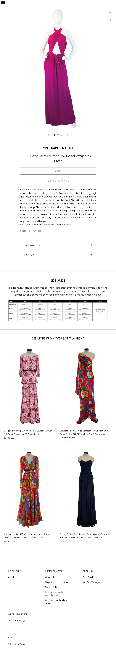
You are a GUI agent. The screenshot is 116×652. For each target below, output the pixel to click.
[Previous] (48, 135)
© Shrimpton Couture (17, 644)
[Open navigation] (3, 2)
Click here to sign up (18, 620)
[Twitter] (34, 231)
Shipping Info (30, 254)
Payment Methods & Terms (56, 602)
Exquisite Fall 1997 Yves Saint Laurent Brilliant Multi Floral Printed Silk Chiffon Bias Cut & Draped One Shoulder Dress (84, 434)
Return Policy (52, 587)
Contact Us (51, 577)
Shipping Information (56, 582)
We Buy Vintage (91, 582)
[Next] (67, 135)
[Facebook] (29, 231)
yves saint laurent (58, 148)
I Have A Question (58, 181)
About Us (12, 577)
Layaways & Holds (32, 245)
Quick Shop (30, 415)
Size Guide (88, 577)
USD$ (10, 637)
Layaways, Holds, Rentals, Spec (54, 594)
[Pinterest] (39, 231)
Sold (58, 171)
